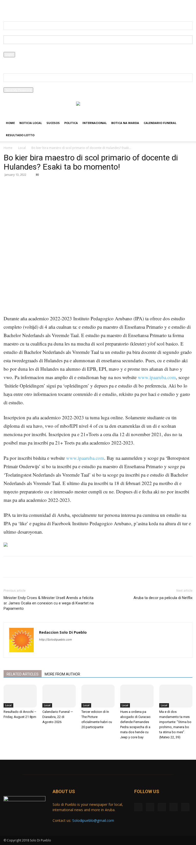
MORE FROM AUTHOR (62, 674)
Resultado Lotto (20, 135)
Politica (71, 123)
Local (22, 148)
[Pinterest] (64, 195)
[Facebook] (7, 8)
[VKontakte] (32, 8)
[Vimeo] (24, 8)
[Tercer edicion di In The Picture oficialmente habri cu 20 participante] (98, 696)
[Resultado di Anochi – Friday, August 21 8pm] (20, 696)
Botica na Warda (125, 123)
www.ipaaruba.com (157, 377)
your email (11, 85)
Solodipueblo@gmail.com (93, 820)
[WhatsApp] (75, 195)
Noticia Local (30, 123)
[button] (186, 123)
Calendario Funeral (160, 123)
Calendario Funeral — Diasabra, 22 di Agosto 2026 (57, 717)
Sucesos (53, 123)
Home (10, 123)
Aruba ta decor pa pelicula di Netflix (162, 597)
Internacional (94, 123)
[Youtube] (41, 8)
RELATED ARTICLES (23, 674)
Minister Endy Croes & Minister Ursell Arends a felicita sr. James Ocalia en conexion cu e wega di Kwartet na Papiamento (49, 603)
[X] (16, 8)
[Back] (112, 8)
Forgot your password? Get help (25, 60)
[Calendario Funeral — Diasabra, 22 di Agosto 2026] (59, 696)
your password (14, 49)
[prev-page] (5, 747)
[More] (87, 195)
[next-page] (7, 747)
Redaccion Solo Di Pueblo (63, 632)
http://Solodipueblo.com (55, 639)
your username (14, 33)
